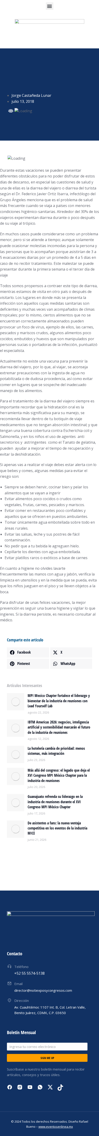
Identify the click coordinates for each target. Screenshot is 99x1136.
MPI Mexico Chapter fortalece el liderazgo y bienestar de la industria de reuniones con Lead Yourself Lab (59, 700)
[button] (49, 6)
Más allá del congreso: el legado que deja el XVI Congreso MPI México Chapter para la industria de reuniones (59, 775)
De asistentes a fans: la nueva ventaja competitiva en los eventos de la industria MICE (57, 828)
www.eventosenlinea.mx (55, 1126)
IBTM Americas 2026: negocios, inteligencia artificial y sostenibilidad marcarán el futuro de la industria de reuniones (59, 727)
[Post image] (15, 701)
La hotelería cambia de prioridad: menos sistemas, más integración (56, 751)
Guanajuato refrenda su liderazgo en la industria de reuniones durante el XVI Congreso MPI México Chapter (55, 801)
